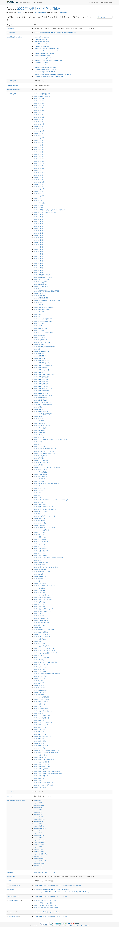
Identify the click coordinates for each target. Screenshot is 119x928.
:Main (38, 814)
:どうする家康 (40, 671)
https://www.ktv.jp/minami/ (41, 65)
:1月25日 (39, 247)
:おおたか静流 (40, 548)
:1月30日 (39, 258)
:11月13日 (39, 163)
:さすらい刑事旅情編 (42, 597)
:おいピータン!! (40, 546)
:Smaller (39, 842)
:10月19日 (39, 117)
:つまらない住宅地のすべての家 (45, 653)
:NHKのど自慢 (40, 367)
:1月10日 (39, 214)
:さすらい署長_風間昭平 (43, 599)
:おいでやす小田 (41, 541)
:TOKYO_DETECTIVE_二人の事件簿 (47, 467)
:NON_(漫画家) (40, 398)
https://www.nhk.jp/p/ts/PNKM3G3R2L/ (45, 72)
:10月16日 (39, 110)
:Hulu (37, 314)
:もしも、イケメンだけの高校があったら (48, 752)
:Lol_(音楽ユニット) (42, 340)
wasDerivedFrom (13, 885)
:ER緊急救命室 (40, 284)
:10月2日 (39, 140)
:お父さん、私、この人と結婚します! (47, 567)
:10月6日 (39, 149)
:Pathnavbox (40, 828)
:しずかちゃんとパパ (42, 611)
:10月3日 (39, 142)
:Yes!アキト (39, 488)
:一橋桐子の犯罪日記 (42, 94)
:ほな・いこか (40, 727)
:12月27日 (39, 193)
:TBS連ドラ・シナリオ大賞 (44, 451)
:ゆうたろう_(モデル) (42, 766)
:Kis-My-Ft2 (39, 330)
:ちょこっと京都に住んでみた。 (45, 648)
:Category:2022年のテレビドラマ (46, 872)
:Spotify (38, 435)
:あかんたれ (39, 502)
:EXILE (38, 289)
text (10, 796)
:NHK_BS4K (39, 356)
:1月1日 (38, 233)
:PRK (38, 824)
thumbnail (11, 32)
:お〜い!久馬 (40, 539)
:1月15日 (39, 226)
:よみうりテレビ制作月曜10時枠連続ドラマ (49, 773)
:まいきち (39, 732)
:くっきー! (39, 581)
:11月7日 (39, 180)
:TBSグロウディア (41, 437)
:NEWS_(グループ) (41, 351)
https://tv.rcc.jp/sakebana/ (41, 46)
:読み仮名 (39, 863)
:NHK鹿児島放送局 (41, 391)
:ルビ (38, 868)
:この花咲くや (40, 590)
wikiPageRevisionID (14, 89)
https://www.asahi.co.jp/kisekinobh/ (44, 58)
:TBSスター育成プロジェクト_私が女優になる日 (50, 439)
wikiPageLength (13, 85)
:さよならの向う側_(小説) (43, 609)
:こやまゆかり (40, 592)
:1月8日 (38, 270)
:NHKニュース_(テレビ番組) (44, 374)
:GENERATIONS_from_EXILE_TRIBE (47, 300)
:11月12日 (39, 161)
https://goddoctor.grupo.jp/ (41, 37)
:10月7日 (39, 152)
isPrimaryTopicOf (13, 896)
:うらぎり (39, 534)
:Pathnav (39, 826)
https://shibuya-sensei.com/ (42, 44)
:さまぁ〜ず (39, 606)
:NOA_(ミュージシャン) (43, 395)
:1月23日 (39, 242)
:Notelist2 (39, 819)
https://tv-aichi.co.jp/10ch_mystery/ (44, 53)
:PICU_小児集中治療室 (43, 405)
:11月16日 (39, 166)
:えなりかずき (40, 537)
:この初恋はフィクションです (45, 585)
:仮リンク (39, 849)
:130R (38, 200)
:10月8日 (39, 154)
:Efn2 (38, 803)
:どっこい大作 (40, 676)
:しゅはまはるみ (41, 618)
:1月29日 (39, 254)
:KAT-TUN (39, 323)
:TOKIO (38, 465)
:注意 (38, 856)
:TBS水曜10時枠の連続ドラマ (45, 449)
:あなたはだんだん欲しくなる (45, 509)
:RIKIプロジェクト (41, 412)
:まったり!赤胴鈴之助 (42, 736)
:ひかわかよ (39, 704)
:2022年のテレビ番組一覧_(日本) (46, 907)
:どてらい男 (39, 678)
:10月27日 (39, 135)
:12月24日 (39, 189)
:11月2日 (39, 175)
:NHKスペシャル (41, 372)
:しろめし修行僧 (41, 620)
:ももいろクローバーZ (42, 757)
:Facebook (39, 296)
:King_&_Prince (40, 328)
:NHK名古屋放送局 (41, 377)
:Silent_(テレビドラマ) (43, 425)
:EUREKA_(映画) (41, 286)
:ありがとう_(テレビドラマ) (44, 516)
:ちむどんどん (40, 639)
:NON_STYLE (40, 400)
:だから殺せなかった (42, 637)
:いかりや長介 (40, 523)
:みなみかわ (39, 743)
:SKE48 (38, 416)
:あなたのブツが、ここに (43, 507)
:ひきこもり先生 (41, 706)
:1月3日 (38, 261)
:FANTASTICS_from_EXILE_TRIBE (46, 291)
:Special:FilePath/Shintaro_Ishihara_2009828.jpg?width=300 (55, 32)
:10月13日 (39, 105)
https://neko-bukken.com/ (41, 39)
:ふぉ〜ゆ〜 (39, 720)
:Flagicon (39, 805)
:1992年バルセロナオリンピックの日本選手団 (49, 210)
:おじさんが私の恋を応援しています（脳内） (49, 558)
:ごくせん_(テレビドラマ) (43, 595)
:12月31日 (39, 198)
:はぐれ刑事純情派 (41, 697)
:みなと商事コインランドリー (45, 741)
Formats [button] (38, 2)
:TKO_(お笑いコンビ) (42, 463)
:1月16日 (39, 228)
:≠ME (37, 497)
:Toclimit (39, 865)
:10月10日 (39, 98)
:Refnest (39, 835)
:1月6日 (38, 265)
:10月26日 (39, 133)
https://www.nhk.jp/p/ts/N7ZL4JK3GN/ (45, 69)
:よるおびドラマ (41, 776)
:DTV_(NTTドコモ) (41, 279)
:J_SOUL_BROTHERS (43, 321)
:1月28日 (39, 251)
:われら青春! (40, 787)
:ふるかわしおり (41, 725)
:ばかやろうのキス (41, 699)
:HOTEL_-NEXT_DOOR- (43, 307)
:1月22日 (39, 240)
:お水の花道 (39, 565)
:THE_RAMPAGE (41, 460)
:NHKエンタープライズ (43, 370)
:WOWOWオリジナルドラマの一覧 (46, 483)
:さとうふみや (40, 604)
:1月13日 (39, 221)
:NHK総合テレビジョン (43, 388)
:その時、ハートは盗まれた (44, 630)
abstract (10, 28)
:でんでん (39, 660)
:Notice (38, 821)
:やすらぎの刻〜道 (41, 762)
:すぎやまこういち (41, 625)
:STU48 (38, 418)
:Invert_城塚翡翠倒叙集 (43, 319)
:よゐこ (38, 780)
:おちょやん (39, 560)
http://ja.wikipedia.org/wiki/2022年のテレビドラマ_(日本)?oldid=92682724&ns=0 (57, 885)
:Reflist (38, 833)
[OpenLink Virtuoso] (44, 923)
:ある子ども (39, 518)
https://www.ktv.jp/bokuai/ (41, 62)
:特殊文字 (39, 858)
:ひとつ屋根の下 (41, 708)
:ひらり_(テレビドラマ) (43, 715)
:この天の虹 (39, 588)
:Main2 (38, 817)
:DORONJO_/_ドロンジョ (44, 277)
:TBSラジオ (39, 446)
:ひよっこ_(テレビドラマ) (43, 713)
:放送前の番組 (40, 854)
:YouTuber (39, 490)
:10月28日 (39, 138)
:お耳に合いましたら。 (43, 572)
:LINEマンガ (40, 335)
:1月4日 (38, 263)
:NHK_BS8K (39, 358)
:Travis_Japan (40, 474)
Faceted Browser (93, 2)
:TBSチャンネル (41, 442)
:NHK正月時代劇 (41, 386)
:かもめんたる (40, 576)
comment (11, 876)
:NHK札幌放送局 (41, 384)
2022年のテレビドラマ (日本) (39, 8)
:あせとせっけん (41, 504)
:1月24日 (39, 244)
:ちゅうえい (39, 641)
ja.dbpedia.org (62, 12)
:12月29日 (39, 196)
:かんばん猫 (39, 579)
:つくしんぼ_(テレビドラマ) (44, 650)
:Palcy (38, 407)
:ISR (38, 810)
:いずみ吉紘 (39, 525)
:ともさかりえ (40, 667)
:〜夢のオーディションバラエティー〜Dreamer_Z (51, 500)
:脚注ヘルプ (40, 861)
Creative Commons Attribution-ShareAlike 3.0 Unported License (75, 925)
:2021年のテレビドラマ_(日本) (45, 900)
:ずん (37, 627)
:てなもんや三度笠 (41, 657)
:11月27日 (39, 170)
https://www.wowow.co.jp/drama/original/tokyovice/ (48, 76)
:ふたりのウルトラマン (43, 722)
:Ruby (38, 837)
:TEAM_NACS (40, 456)
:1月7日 (38, 268)
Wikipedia (47, 925)
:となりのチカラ (41, 664)
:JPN (38, 812)
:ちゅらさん (39, 643)
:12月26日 (39, 191)
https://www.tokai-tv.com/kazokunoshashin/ (46, 51)
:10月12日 (39, 103)
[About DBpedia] (12, 2)
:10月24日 (39, 129)
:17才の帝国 (39, 203)
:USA (38, 847)
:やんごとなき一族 (41, 764)
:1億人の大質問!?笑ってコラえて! (46, 212)
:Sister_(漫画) (40, 428)
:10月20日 (39, 122)
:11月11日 (39, 159)
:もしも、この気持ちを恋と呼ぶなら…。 (48, 750)
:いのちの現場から (41, 530)
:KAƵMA (38, 326)
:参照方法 (39, 851)
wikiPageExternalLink (14, 37)
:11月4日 (39, 177)
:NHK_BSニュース (41, 360)
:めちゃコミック (41, 746)
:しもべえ (39, 616)
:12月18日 (39, 184)
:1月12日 (39, 219)
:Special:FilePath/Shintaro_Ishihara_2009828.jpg (51, 889)
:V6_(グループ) (40, 476)
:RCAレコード (40, 409)
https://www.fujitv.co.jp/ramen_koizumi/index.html (48, 60)
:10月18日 (39, 115)
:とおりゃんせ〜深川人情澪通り (45, 662)
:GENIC (38, 302)
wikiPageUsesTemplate (16, 800)
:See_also (39, 840)
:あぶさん (39, 514)
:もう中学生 (39, 748)
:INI (37, 316)
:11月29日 (39, 173)
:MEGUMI (39, 344)
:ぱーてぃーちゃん (41, 701)
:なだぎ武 (39, 683)
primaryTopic (13, 916)
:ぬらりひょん (40, 692)
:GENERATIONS (41, 298)
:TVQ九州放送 (40, 472)
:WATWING (39, 479)
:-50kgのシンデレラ (42, 96)
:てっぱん (39, 655)
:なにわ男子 (39, 688)
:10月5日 (39, 147)
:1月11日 (39, 217)
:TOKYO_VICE (40, 469)
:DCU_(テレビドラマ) (42, 275)
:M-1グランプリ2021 (42, 342)
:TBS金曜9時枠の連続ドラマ (44, 453)
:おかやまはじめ (41, 553)
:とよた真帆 (39, 669)
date (10, 792)
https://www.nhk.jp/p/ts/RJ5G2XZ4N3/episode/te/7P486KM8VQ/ (52, 74)
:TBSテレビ (39, 444)
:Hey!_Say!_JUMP (41, 309)
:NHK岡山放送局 (41, 381)
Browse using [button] (26, 2)
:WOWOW (39, 481)
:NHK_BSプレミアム (42, 363)
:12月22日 (39, 187)
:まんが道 (39, 739)
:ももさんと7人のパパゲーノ (44, 759)
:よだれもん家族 (41, 769)
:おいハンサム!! (40, 544)
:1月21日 (39, 238)
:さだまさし (39, 602)
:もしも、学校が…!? (42, 755)
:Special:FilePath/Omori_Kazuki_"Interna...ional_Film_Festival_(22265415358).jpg (61, 892)
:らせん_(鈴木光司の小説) (43, 783)
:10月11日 (39, 101)
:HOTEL (38, 305)
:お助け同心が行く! (42, 562)
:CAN (38, 800)
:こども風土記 (40, 583)
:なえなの (39, 681)
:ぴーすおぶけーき (41, 718)
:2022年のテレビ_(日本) (43, 903)
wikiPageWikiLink (13, 94)
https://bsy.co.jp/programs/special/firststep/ (46, 48)
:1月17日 (39, 231)
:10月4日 (39, 145)
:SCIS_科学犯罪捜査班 (43, 414)
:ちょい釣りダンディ (42, 646)
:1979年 (38, 207)
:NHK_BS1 (39, 354)
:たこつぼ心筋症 (41, 632)
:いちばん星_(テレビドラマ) (44, 527)
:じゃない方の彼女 (41, 623)
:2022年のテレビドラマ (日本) (46, 912)
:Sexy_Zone (39, 423)
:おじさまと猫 (40, 555)
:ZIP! (37, 493)
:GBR (38, 807)
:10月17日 (39, 112)
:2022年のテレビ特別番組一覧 (45, 905)
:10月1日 (39, 119)
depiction (11, 889)
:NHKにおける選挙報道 (43, 365)
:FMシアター (40, 293)
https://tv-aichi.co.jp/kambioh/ (42, 55)
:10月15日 (39, 108)
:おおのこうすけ (41, 551)
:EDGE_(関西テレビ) (42, 282)
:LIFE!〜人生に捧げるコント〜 (45, 333)
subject (10, 872)
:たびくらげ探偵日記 (42, 634)
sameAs (12, 912)
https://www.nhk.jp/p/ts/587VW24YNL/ (45, 67)
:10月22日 (39, 126)
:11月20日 (39, 168)
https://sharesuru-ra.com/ (41, 41)
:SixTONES (39, 430)
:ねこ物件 (39, 694)
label (9, 881)
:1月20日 (39, 235)
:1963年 (38, 205)
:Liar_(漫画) (39, 337)
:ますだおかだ (40, 734)
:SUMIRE (39, 421)
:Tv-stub (39, 844)
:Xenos (38, 486)
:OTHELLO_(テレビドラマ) (44, 402)
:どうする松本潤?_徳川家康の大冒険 (47, 674)
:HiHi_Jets (39, 312)
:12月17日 (39, 182)
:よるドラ (39, 778)
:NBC (37, 349)
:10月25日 (39, 131)
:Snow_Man (39, 432)
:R (37, 831)
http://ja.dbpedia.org (40, 12)
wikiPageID (11, 81)
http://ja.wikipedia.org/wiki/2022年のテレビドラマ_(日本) (50, 896)
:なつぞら (39, 685)
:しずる (38, 613)
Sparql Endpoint (107, 2)
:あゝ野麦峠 (39, 521)
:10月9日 (39, 156)
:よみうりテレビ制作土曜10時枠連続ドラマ (49, 771)
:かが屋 (38, 574)
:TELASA (39, 458)
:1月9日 (38, 272)
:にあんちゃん (40, 690)
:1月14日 (39, 224)
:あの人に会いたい (41, 511)
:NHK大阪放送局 (41, 379)
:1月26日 (39, 249)
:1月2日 (38, 256)
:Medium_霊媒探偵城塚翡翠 (44, 347)
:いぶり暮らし (40, 532)
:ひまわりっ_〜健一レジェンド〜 (46, 711)
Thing (19, 12)
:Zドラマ (39, 495)
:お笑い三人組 (40, 569)
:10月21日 (39, 124)
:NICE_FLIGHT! (41, 393)
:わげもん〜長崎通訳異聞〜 (44, 785)
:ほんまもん (39, 729)
